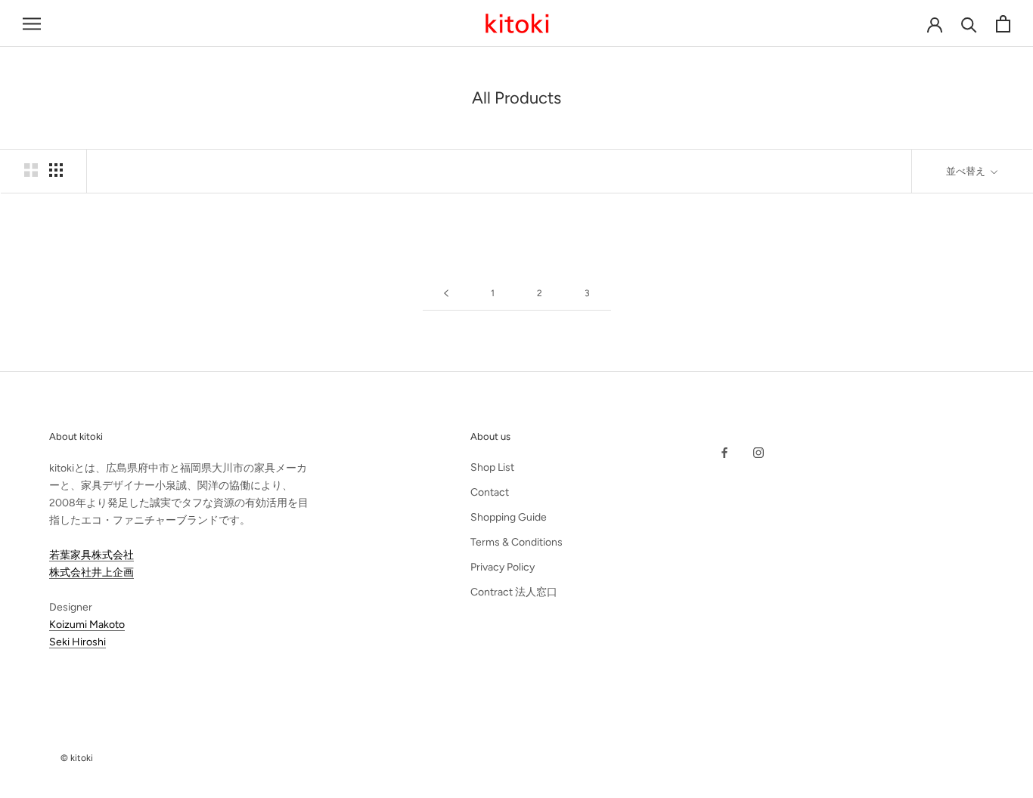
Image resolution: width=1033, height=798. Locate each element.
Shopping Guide (508, 517)
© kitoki (76, 758)
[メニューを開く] (32, 23)
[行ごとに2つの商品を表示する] (31, 170)
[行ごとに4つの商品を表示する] (56, 170)
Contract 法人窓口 (513, 592)
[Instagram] (758, 452)
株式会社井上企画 (91, 572)
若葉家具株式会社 (91, 555)
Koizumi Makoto (87, 624)
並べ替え (967, 171)
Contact (489, 492)
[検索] (969, 24)
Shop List (492, 467)
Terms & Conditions (516, 542)
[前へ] (446, 294)
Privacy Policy (502, 567)
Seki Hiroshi (77, 642)
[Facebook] (724, 452)
